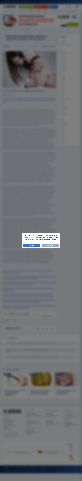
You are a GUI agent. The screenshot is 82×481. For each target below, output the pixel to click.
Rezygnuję (50, 245)
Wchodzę (31, 245)
